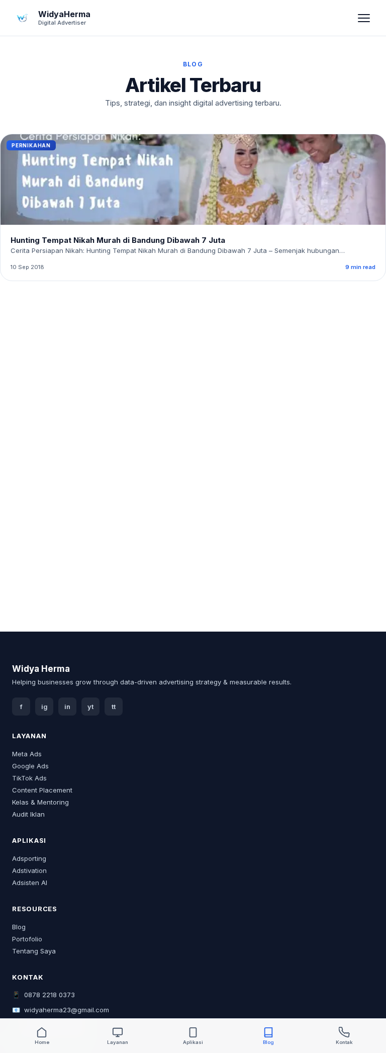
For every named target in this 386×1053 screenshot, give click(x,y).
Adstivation (29, 870)
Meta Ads (27, 754)
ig (44, 707)
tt (114, 707)
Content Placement (42, 790)
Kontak (344, 1042)
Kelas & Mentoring (40, 802)
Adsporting (29, 858)
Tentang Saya (34, 951)
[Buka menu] (364, 18)
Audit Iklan (28, 814)
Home (42, 1042)
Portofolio (27, 939)
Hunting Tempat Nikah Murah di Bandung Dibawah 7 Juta (118, 240)
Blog (19, 927)
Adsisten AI (29, 883)
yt (90, 707)
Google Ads (30, 766)
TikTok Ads (29, 778)
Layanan (117, 1042)
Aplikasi (193, 1042)
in (67, 707)
